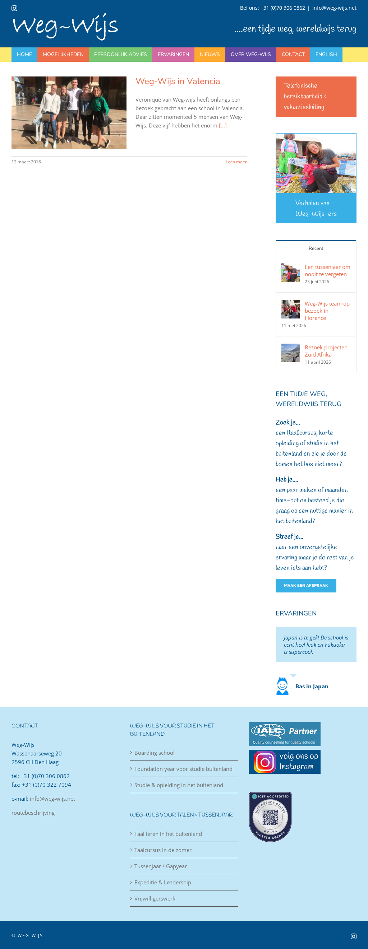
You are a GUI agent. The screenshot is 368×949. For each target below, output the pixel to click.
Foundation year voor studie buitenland (183, 768)
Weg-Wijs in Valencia (177, 81)
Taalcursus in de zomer (163, 849)
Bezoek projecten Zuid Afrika (326, 351)
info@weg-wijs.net (334, 7)
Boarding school (154, 752)
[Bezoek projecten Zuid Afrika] (290, 348)
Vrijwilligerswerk (154, 898)
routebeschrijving (33, 812)
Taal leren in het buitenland (168, 833)
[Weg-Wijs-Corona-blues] (316, 136)
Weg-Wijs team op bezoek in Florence (327, 310)
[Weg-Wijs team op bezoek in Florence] (290, 304)
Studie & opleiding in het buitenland (178, 784)
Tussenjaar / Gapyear (160, 866)
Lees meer (236, 162)
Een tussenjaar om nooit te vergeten (327, 270)
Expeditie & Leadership (162, 882)
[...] (223, 125)
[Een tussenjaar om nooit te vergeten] (290, 267)
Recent (316, 248)
